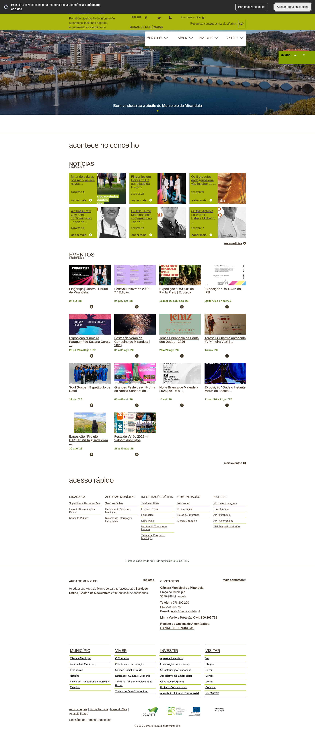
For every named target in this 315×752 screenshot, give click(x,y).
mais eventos (233, 463)
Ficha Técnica (99, 709)
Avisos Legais (78, 709)
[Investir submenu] (217, 38)
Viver (182, 38)
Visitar (232, 38)
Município (154, 38)
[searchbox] (216, 23)
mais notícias (233, 243)
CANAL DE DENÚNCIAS (146, 26)
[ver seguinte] (304, 58)
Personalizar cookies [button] (251, 6)
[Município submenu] (166, 38)
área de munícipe (191, 17)
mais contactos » (234, 579)
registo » (149, 579)
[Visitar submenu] (242, 38)
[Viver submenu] (191, 38)
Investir (205, 38)
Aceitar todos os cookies (292, 6)
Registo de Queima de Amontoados (184, 623)
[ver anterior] (295, 58)
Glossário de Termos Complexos (90, 719)
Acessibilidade (78, 713)
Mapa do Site (118, 709)
